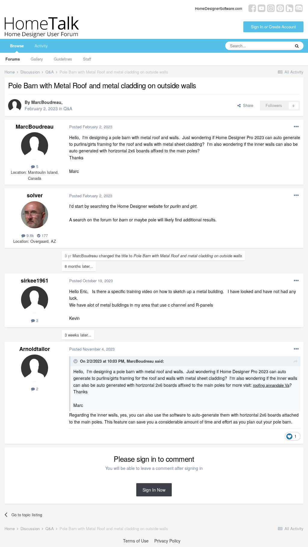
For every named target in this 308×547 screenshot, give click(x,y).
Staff (87, 59)
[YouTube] (261, 7)
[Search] (296, 46)
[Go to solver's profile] (34, 214)
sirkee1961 (34, 280)
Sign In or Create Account (273, 27)
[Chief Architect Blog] (299, 7)
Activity (41, 45)
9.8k (29, 235)
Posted (90, 127)
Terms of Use (136, 541)
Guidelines (63, 59)
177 (44, 235)
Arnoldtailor (34, 349)
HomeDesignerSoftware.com (218, 8)
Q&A (67, 108)
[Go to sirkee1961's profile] (34, 299)
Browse (17, 45)
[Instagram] (271, 7)
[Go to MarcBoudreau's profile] (14, 105)
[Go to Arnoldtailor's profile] (34, 368)
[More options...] (296, 126)
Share (247, 105)
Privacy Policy (167, 541)
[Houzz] (289, 7)
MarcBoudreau (46, 102)
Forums (12, 59)
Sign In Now (154, 490)
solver (35, 195)
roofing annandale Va (271, 385)
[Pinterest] (280, 7)
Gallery (37, 59)
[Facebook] (252, 7)
